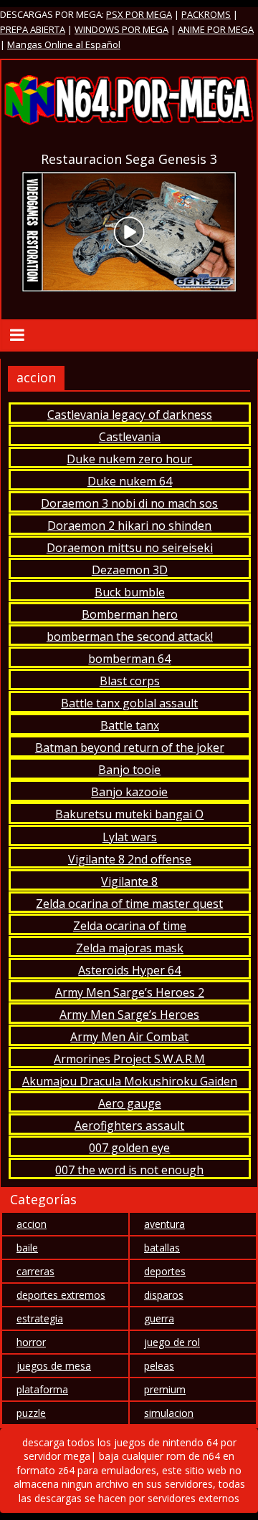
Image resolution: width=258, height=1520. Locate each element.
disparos (163, 1295)
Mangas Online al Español (63, 44)
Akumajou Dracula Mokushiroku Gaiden (129, 1081)
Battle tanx (129, 725)
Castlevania (130, 437)
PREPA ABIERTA (32, 29)
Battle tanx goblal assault (129, 703)
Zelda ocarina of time (129, 926)
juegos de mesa (53, 1366)
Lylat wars (129, 837)
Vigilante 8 (129, 881)
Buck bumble (130, 592)
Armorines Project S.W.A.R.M (129, 1059)
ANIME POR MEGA (216, 29)
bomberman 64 (129, 659)
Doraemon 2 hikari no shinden (129, 525)
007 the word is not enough (129, 1170)
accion (31, 1224)
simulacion (169, 1413)
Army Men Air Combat (129, 1037)
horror (31, 1342)
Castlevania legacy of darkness (129, 414)
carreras (35, 1271)
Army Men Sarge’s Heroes (129, 1014)
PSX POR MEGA (139, 14)
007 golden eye (129, 1148)
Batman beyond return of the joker (129, 747)
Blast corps (130, 681)
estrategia (39, 1318)
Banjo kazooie (129, 792)
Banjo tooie (129, 770)
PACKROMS (206, 14)
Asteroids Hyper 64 (129, 970)
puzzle (31, 1413)
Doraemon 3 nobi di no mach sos (129, 503)
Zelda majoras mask (129, 948)
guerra (159, 1318)
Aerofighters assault (129, 1125)
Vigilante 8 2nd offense (129, 859)
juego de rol (172, 1342)
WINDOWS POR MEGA (121, 29)
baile (27, 1247)
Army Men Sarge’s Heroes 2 (129, 992)
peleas (159, 1366)
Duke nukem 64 (129, 481)
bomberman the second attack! (130, 636)
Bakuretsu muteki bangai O (129, 814)
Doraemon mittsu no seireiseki (130, 548)
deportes (165, 1271)
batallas (162, 1247)
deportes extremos (60, 1295)
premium (165, 1389)
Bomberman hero (130, 614)
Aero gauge (129, 1103)
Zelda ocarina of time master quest (129, 903)
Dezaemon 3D (130, 570)
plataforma (42, 1389)
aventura (164, 1224)
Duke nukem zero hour (129, 459)
